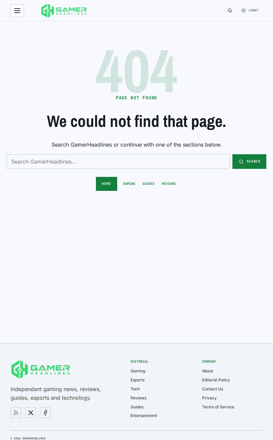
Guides (148, 184)
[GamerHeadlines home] (64, 11)
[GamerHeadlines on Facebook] (45, 412)
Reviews (169, 184)
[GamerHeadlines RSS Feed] (16, 412)
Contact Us (212, 388)
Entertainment (144, 415)
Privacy (209, 397)
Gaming (129, 184)
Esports (137, 379)
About (207, 370)
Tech (135, 388)
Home (106, 184)
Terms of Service (218, 406)
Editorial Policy (216, 379)
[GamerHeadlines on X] (30, 412)
